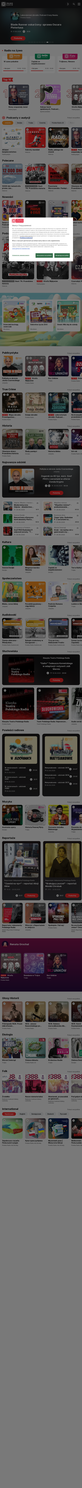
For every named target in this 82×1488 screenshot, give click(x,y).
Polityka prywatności (26, 237)
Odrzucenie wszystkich (44, 255)
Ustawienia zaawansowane (20, 255)
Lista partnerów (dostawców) (21, 248)
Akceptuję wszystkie (62, 255)
